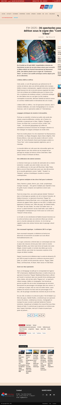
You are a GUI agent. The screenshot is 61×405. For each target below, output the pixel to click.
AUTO (46, 13)
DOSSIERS (39, 13)
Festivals (29, 333)
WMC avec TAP (52, 37)
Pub (50, 403)
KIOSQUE (16, 17)
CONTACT (45, 1)
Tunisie (44, 333)
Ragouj (37, 329)
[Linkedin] (55, 1)
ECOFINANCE (15, 13)
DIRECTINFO (4, 1)
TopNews (39, 333)
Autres (27, 353)
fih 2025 (39, 327)
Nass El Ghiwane (23, 329)
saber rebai (43, 329)
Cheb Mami (28, 325)
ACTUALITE (9, 13)
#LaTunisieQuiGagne (7, 17)
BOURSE (28, 13)
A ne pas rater (23, 346)
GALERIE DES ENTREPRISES (18, 1)
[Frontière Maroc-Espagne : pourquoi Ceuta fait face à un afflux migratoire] (51, 352)
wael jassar (21, 331)
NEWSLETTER (36, 1)
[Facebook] (53, 1)
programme (31, 329)
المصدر (9, 1)
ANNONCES (28, 1)
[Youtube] (59, 1)
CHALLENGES (52, 13)
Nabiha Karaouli (46, 327)
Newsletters (45, 403)
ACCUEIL (3, 13)
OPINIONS (33, 13)
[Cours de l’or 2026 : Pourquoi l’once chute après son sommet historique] (36, 352)
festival (34, 325)
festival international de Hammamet (27, 327)
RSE (43, 13)
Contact (54, 403)
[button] (58, 16)
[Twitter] (57, 1)
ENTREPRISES (22, 13)
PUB (41, 1)
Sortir (34, 333)
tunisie (49, 329)
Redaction (36, 353)
